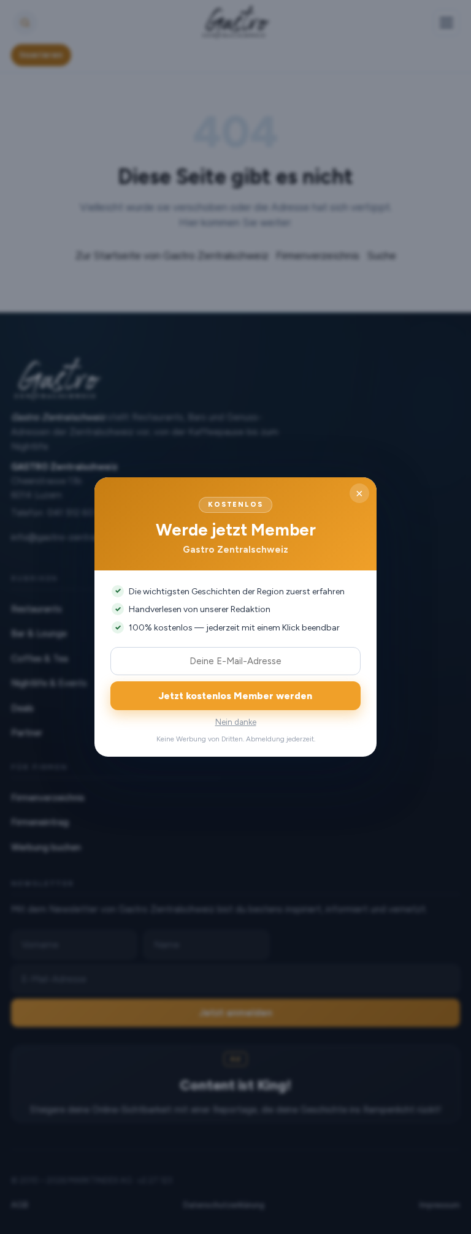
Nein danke (235, 722)
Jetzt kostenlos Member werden (235, 696)
